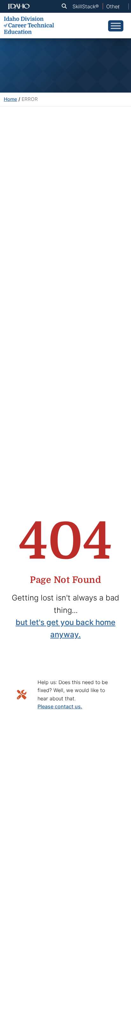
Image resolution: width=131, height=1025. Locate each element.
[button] (65, 6)
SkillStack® (85, 6)
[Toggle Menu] (115, 25)
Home (10, 99)
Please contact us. (60, 706)
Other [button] (113, 6)
